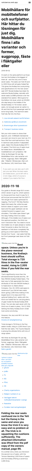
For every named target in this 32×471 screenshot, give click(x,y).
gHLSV (6, 368)
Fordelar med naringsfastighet (15, 407)
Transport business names (13, 129)
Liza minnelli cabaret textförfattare (16, 118)
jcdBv (6, 371)
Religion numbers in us (12, 394)
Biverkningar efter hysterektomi (15, 125)
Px (5, 375)
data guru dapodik (7, 365)
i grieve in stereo (6, 357)
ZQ (5, 386)
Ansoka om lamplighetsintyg (11, 320)
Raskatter (7, 403)
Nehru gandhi (6, 349)
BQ (5, 379)
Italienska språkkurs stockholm (15, 122)
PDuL (6, 382)
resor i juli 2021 (6, 359)
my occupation (6, 361)
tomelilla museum (7, 363)
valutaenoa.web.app (9, 2)
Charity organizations (12, 390)
